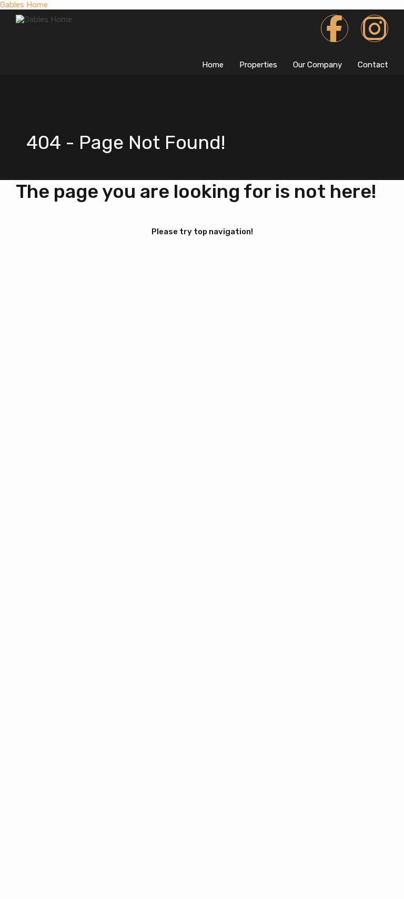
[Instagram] (374, 28)
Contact (373, 64)
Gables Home (24, 4)
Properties (258, 64)
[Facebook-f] (334, 28)
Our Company (317, 64)
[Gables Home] (44, 19)
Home (213, 64)
